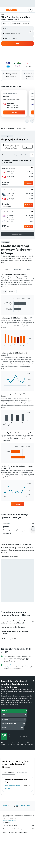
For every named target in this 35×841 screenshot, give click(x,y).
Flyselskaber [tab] (17, 269)
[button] (3, 10)
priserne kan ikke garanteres (9, 820)
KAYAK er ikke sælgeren (10, 825)
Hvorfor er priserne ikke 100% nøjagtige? (15, 832)
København (12, 291)
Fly (10, 805)
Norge (28, 805)
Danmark (7, 788)
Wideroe (12, 735)
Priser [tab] (6, 269)
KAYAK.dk (5, 805)
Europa (23, 805)
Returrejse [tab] (5, 155)
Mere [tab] (28, 269)
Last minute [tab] (25, 155)
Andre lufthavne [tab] (22, 773)
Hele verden (16, 805)
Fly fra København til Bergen (12, 785)
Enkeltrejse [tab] (15, 155)
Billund (4, 291)
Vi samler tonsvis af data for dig (12, 829)
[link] (17, 504)
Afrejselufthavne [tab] (9, 773)
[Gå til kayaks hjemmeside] (11, 10)
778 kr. (3, 17)
